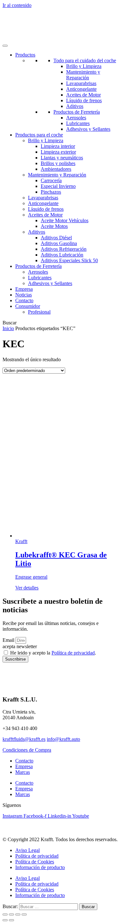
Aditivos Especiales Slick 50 (69, 260)
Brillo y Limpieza (83, 66)
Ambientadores (56, 169)
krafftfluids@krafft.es (24, 739)
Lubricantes (78, 123)
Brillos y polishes (58, 163)
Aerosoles (76, 117)
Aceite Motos (54, 226)
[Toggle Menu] (5, 46)
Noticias (23, 294)
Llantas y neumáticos (62, 157)
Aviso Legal (27, 850)
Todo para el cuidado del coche (84, 60)
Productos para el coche (39, 134)
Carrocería (51, 180)
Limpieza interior (58, 146)
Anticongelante (81, 89)
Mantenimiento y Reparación (83, 74)
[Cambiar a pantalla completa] (11, 914)
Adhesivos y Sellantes (88, 129)
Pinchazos (51, 192)
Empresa (24, 289)
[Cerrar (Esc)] (24, 914)
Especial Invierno (58, 186)
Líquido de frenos (84, 100)
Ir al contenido (17, 5)
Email (9, 640)
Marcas (22, 772)
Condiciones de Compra (27, 750)
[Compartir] (17, 914)
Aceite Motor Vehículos (64, 220)
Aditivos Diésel (56, 237)
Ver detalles (26, 587)
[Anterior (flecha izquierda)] (5, 920)
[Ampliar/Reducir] (5, 914)
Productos (25, 54)
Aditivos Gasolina (59, 243)
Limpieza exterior (58, 152)
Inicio (8, 328)
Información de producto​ (40, 867)
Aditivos (74, 106)
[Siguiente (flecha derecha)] (11, 920)
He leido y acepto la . (53, 652)
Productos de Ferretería (76, 112)
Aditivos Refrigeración (63, 249)
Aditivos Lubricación (62, 254)
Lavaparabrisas (81, 83)
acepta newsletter (20, 646)
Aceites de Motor (83, 94)
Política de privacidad (73, 652)
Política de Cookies (34, 861)
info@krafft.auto (63, 739)
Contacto (24, 300)
